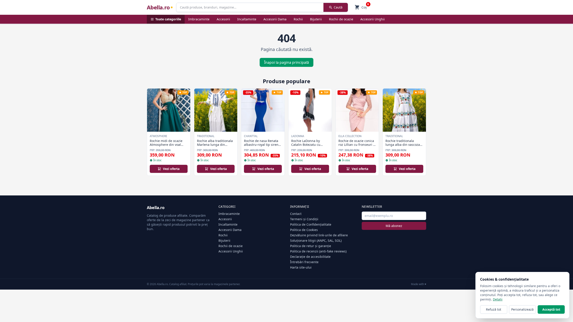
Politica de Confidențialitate (310, 224)
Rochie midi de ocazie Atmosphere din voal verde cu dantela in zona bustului (168, 147)
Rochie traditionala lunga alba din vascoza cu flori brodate (402, 145)
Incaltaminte (246, 19)
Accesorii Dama (274, 19)
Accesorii (223, 19)
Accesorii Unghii (372, 19)
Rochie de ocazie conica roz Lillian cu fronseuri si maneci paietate (357, 145)
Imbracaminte (199, 19)
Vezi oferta (171, 169)
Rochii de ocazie (341, 19)
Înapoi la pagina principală (286, 62)
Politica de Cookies (304, 230)
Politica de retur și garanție (310, 246)
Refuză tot (493, 309)
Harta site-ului (301, 267)
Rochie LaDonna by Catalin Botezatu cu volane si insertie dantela (305, 147)
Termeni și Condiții (304, 219)
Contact (295, 214)
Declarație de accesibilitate (310, 256)
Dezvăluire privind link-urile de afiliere (319, 235)
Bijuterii (316, 19)
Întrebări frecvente (304, 262)
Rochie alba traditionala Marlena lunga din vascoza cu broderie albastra (215, 147)
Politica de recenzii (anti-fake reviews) (318, 251)
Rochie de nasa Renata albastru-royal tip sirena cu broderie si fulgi (262, 145)
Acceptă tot (551, 309)
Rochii (298, 19)
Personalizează (522, 309)
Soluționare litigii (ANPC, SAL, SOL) (316, 240)
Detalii (497, 299)
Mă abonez (394, 226)
